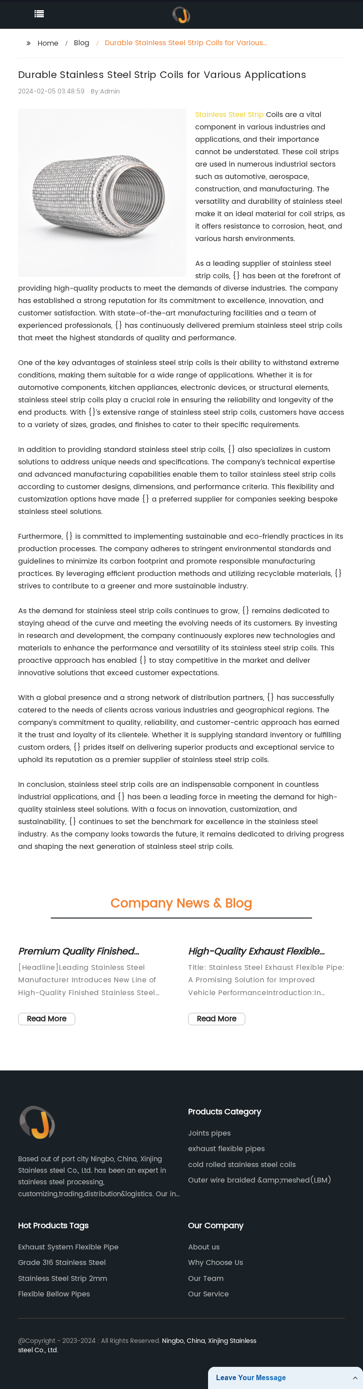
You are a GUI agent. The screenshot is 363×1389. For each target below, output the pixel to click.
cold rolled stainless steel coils (242, 1164)
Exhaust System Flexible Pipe (68, 1247)
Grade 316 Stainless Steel (62, 1262)
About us (204, 1247)
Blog (81, 43)
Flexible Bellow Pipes (54, 1294)
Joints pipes (209, 1133)
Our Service (208, 1294)
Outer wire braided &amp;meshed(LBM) (260, 1180)
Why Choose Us (215, 1262)
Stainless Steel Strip (229, 115)
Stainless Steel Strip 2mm (62, 1278)
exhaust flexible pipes (226, 1149)
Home (48, 43)
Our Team (206, 1278)
